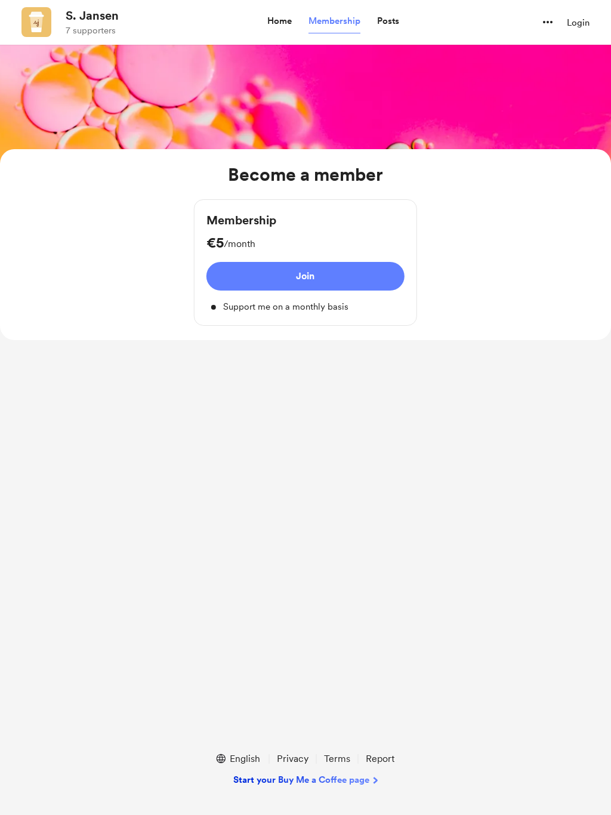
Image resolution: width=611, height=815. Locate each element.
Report (380, 758)
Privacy (292, 758)
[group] (305, 263)
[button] (279, 21)
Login (578, 22)
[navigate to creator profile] (36, 22)
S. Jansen (92, 15)
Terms (337, 758)
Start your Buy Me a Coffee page (301, 779)
